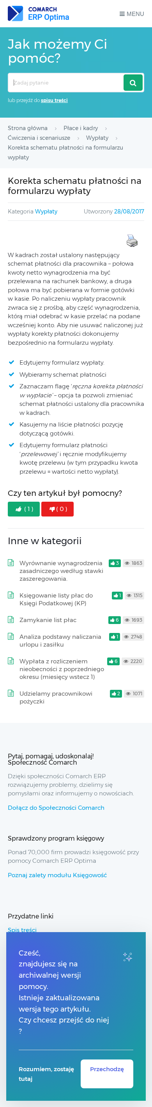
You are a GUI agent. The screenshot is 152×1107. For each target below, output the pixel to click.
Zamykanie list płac (47, 620)
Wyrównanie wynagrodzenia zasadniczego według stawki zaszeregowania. (61, 570)
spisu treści (54, 100)
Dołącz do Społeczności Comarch (56, 807)
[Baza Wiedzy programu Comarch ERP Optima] (38, 13)
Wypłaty (46, 211)
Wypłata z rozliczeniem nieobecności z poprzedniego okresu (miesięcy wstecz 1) (61, 669)
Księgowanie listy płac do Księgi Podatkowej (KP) (56, 599)
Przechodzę (107, 1069)
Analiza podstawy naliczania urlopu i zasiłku (60, 640)
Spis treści (22, 930)
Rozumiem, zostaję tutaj (46, 1073)
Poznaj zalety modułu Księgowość (57, 875)
